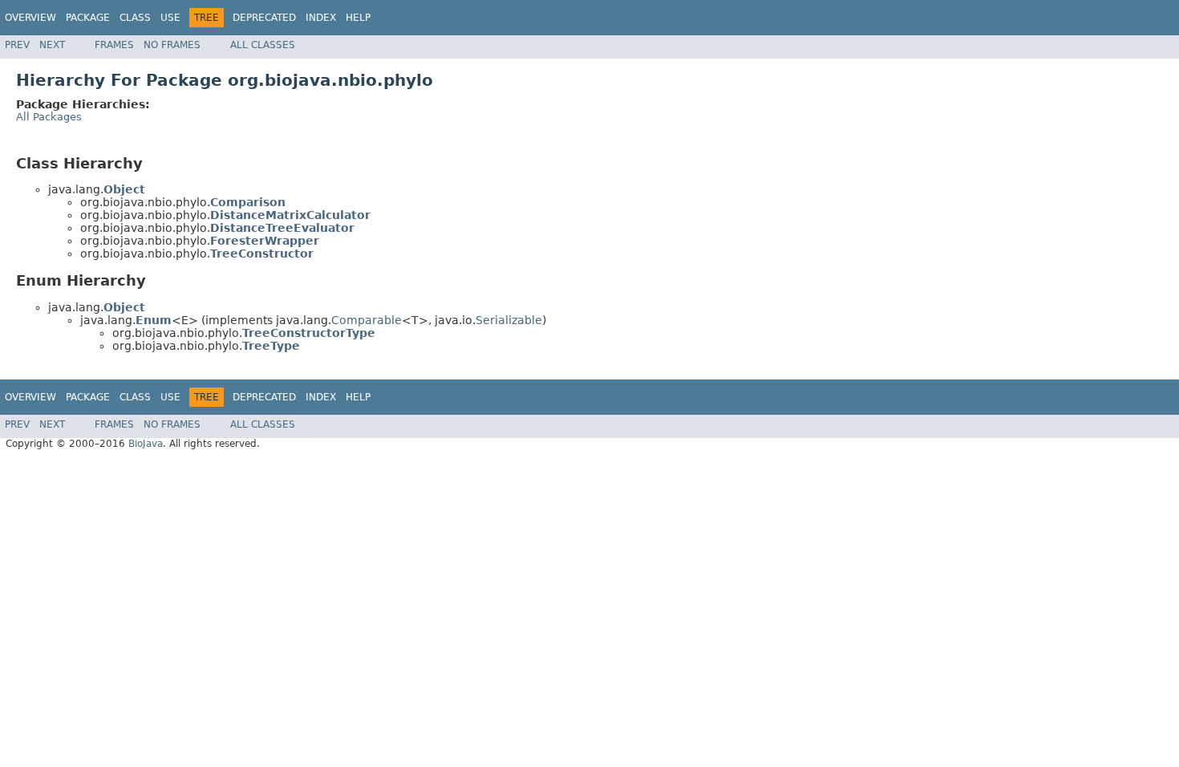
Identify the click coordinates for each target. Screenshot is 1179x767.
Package (88, 17)
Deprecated (264, 17)
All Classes (262, 45)
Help (358, 17)
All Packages (49, 117)
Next (52, 45)
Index (321, 17)
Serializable (509, 320)
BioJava (145, 443)
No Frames (172, 45)
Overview (30, 17)
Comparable (366, 320)
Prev (17, 45)
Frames (114, 45)
